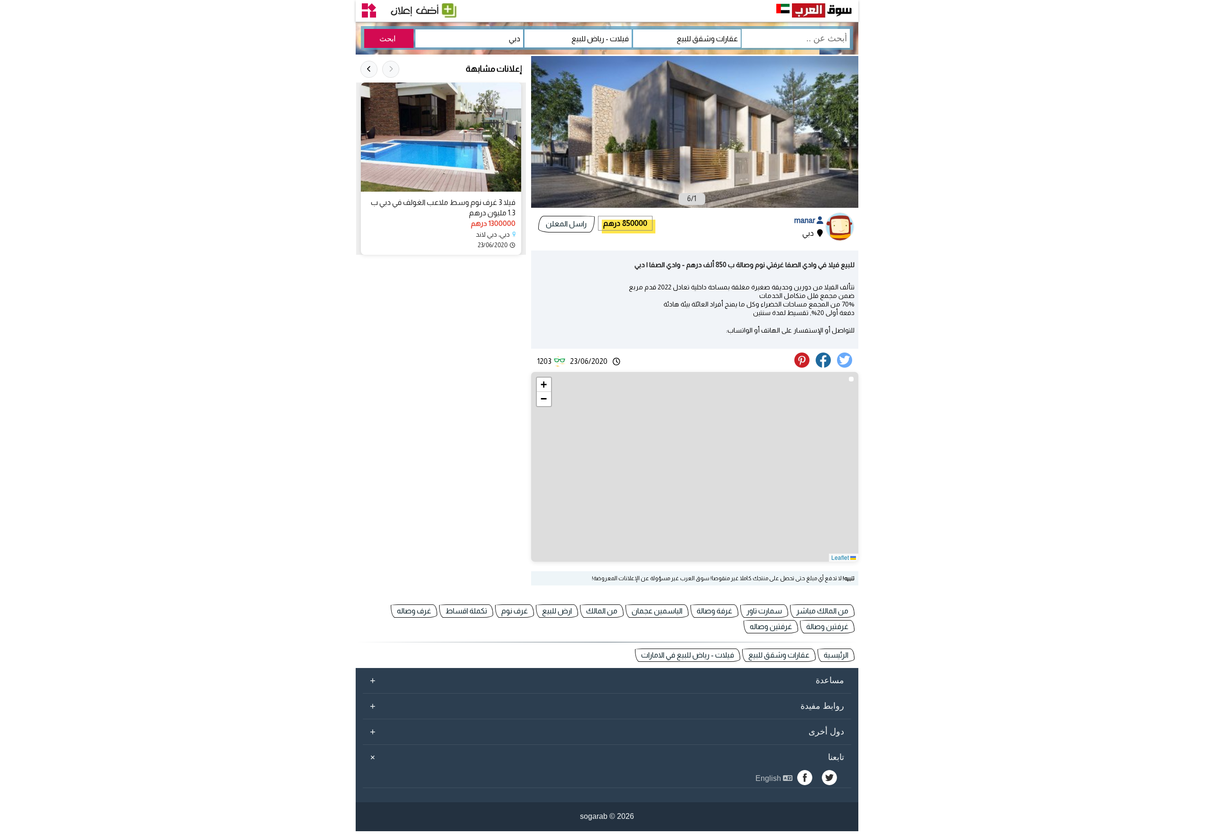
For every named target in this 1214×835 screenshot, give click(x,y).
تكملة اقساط (466, 611)
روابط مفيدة (607, 706)
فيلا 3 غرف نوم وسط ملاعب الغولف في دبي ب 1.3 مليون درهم (443, 207)
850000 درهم (625, 223)
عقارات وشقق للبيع (778, 655)
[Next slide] (368, 69)
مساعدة (607, 680)
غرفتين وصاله (771, 626)
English (769, 778)
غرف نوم (514, 611)
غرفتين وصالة (827, 626)
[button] (544, 385)
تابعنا (605, 757)
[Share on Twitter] (846, 365)
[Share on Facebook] (825, 365)
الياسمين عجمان (657, 611)
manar (805, 220)
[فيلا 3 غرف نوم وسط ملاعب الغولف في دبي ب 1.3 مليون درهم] (441, 137)
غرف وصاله (414, 611)
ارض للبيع (557, 611)
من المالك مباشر (822, 611)
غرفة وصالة (714, 611)
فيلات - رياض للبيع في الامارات (687, 655)
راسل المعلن (566, 224)
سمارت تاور (764, 611)
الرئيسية (836, 655)
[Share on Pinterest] (804, 365)
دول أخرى (607, 731)
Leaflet (840, 557)
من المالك (601, 611)
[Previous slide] (390, 69)
